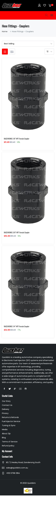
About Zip (6, 433)
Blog (4, 437)
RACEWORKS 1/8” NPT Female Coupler (16, 138)
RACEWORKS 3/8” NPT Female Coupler (17, 232)
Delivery (5, 409)
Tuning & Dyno (8, 425)
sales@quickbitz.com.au (17, 467)
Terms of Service (9, 441)
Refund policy (8, 445)
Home (4, 31)
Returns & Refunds (10, 417)
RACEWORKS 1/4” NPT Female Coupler (16, 326)
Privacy (5, 413)
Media (4, 429)
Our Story (6, 401)
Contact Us (7, 405)
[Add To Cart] (22, 100)
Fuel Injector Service (11, 421)
